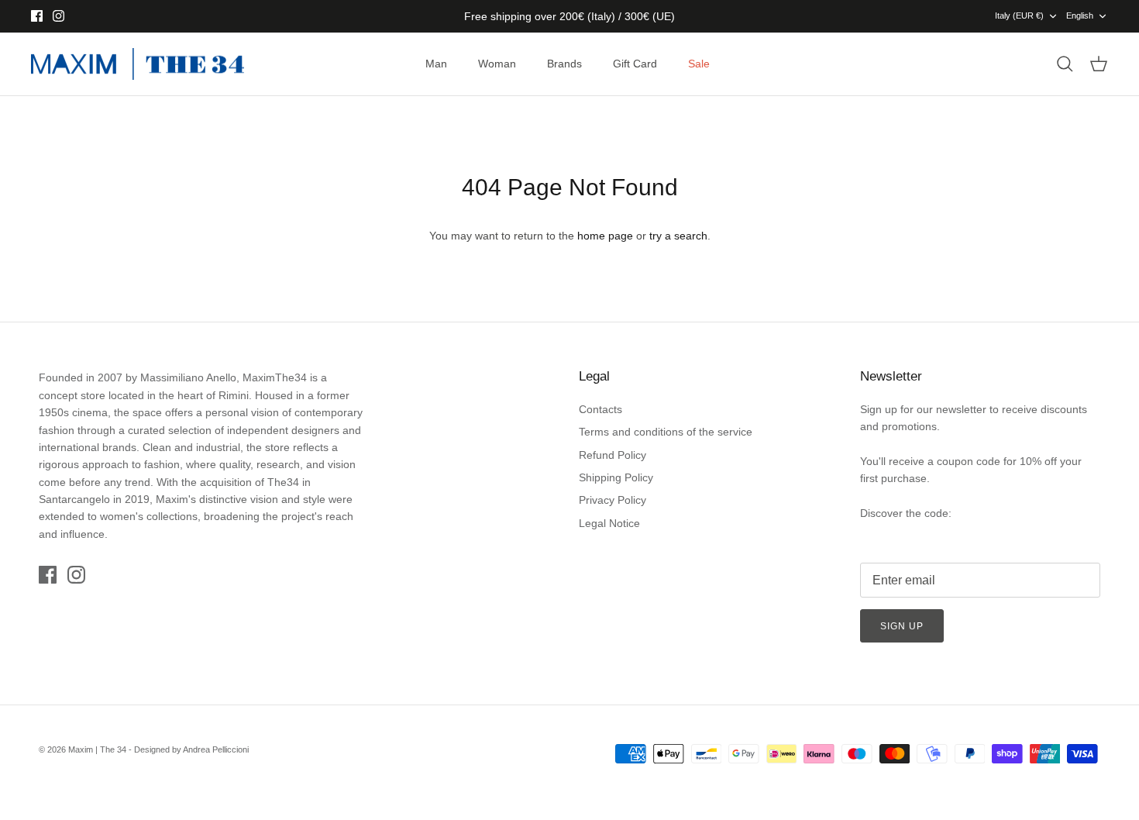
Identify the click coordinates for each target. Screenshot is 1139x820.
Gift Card (635, 63)
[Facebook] (37, 16)
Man (436, 63)
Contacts (600, 409)
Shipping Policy (616, 477)
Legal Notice (609, 523)
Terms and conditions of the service (665, 432)
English (1079, 15)
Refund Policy (612, 455)
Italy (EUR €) (1019, 15)
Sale (699, 63)
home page (605, 235)
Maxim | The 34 (97, 749)
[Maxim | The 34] (137, 64)
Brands (564, 63)
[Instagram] (58, 16)
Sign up (902, 626)
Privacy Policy (612, 500)
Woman (497, 63)
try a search (678, 235)
